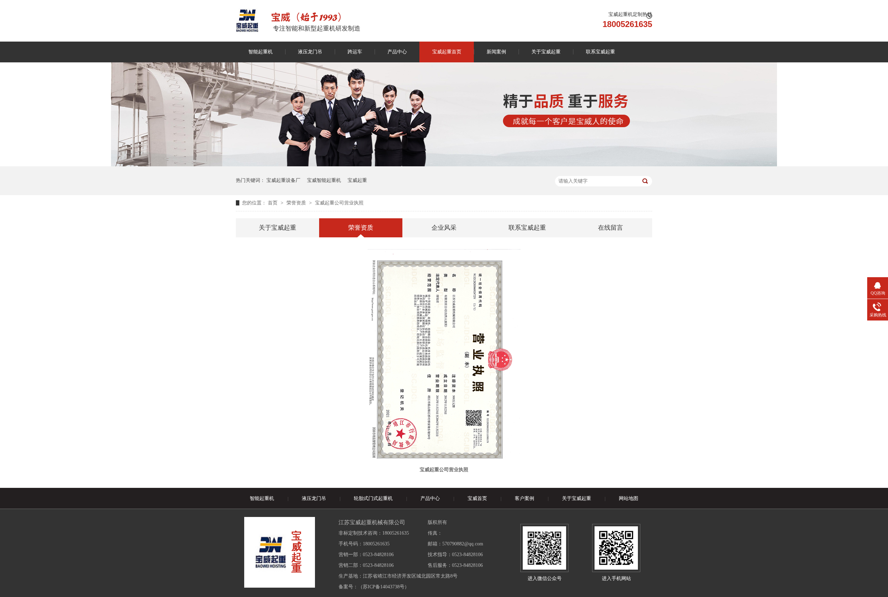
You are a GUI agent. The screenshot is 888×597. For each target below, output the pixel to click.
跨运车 (355, 51)
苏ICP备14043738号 (383, 586)
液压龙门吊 (310, 51)
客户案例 (524, 498)
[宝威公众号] (544, 548)
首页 (273, 202)
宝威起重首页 (446, 51)
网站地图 (628, 498)
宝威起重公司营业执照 (339, 202)
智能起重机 (260, 51)
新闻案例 (496, 51)
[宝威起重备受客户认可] (444, 164)
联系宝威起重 (600, 51)
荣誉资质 (297, 202)
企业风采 (444, 227)
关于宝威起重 (546, 51)
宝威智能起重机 (324, 180)
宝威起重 (357, 180)
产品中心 (397, 51)
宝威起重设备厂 (283, 180)
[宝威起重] (247, 20)
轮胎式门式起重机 (373, 498)
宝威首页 (477, 498)
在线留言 (610, 227)
